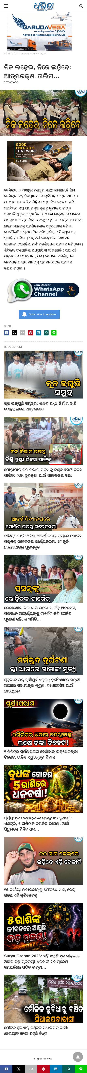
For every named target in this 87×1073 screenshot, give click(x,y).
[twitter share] (14, 332)
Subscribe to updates (43, 314)
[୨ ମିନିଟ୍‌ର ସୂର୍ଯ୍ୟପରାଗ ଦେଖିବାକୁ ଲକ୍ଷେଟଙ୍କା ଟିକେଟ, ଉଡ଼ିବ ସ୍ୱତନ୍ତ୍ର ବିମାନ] (43, 723)
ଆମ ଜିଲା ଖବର (28, 54)
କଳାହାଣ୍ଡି (42, 54)
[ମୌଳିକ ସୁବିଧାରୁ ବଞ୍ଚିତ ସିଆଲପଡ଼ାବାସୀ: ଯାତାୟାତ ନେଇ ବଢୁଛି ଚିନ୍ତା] (43, 999)
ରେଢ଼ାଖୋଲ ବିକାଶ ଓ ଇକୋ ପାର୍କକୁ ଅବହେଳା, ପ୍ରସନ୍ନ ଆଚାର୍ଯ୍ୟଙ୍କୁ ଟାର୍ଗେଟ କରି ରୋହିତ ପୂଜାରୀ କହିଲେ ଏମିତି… (40, 613)
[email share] (22, 332)
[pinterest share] (30, 332)
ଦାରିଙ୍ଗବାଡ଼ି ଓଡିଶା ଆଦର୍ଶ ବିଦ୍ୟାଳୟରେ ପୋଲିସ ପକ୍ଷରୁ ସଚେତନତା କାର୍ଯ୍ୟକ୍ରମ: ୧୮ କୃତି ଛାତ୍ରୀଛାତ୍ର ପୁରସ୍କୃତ (43, 541)
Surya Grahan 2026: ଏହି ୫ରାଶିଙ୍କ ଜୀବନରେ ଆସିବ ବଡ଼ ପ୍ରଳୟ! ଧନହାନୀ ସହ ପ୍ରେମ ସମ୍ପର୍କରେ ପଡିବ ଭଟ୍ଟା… (42, 961)
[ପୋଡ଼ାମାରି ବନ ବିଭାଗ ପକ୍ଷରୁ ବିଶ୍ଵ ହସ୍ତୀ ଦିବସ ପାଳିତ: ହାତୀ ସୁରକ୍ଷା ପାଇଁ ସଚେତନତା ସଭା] (43, 441)
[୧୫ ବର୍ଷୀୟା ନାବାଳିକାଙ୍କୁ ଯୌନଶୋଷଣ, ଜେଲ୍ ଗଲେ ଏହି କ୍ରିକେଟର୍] (43, 861)
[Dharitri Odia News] (44, 6)
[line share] (53, 332)
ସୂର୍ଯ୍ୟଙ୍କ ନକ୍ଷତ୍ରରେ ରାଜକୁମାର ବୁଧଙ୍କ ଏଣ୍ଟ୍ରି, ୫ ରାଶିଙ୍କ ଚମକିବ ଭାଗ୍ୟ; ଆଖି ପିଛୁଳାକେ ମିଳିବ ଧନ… (38, 823)
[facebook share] (6, 332)
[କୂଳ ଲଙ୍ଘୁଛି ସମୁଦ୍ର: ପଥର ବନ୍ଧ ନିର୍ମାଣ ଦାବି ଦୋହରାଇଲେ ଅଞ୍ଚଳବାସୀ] (43, 375)
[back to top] (78, 1057)
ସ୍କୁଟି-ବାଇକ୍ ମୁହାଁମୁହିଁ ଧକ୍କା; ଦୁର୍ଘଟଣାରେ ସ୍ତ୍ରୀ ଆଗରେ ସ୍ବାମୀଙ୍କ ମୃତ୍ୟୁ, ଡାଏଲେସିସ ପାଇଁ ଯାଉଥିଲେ (42, 685)
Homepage (10, 54)
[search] (81, 6)
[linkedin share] (38, 332)
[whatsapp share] (46, 332)
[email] (31, 1069)
